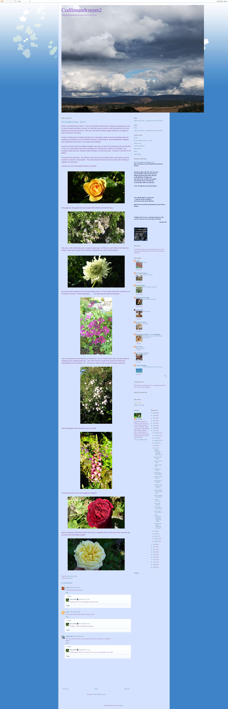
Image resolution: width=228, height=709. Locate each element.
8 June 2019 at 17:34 (84, 599)
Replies (69, 596)
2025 (154, 415)
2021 (154, 425)
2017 (154, 547)
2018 (154, 544)
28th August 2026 (140, 348)
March (156, 536)
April (155, 533)
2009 (154, 567)
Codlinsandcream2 (81, 10)
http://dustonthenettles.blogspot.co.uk (144, 162)
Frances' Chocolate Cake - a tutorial (143, 140)
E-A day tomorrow (157, 500)
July (155, 445)
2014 (154, 554)
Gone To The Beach (141, 322)
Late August (146, 323)
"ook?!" (138, 261)
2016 (154, 549)
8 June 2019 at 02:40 (75, 612)
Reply (67, 592)
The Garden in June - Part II (158, 508)
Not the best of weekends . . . (158, 481)
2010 (154, 564)
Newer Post (66, 689)
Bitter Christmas (147, 311)
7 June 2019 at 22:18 (75, 587)
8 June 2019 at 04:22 (78, 636)
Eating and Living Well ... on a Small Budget (148, 334)
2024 (154, 418)
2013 (154, 557)
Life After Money (140, 285)
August (156, 443)
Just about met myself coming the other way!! (157, 526)
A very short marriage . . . (158, 504)
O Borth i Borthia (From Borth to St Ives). (153, 367)
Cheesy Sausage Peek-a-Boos (158, 496)
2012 (154, 559)
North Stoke (139, 346)
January (156, 541)
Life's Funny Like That (142, 353)
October (156, 438)
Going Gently (139, 310)
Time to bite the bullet (158, 461)
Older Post (127, 689)
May (155, 531)
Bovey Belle (73, 599)
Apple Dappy (137, 154)
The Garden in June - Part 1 (158, 512)
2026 (154, 413)
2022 (154, 423)
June (155, 448)
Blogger (121, 705)
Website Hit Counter (139, 405)
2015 (154, 552)
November (157, 435)
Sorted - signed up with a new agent (158, 491)
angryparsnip (69, 636)
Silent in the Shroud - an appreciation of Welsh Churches (148, 120)
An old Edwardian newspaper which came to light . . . (157, 518)
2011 (154, 562)
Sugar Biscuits (137, 148)
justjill (67, 587)
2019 (154, 430)
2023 (154, 420)
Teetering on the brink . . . (158, 477)
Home (96, 689)
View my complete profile (140, 439)
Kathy (67, 612)
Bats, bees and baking (157, 457)
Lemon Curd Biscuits (139, 146)
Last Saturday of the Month (149, 299)
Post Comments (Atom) (100, 694)
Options (145, 354)
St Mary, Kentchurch (148, 274)
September (157, 440)
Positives (145, 262)
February (156, 538)
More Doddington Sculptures (150, 287)
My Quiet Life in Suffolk (142, 297)
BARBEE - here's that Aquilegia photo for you (158, 452)
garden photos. (69, 578)
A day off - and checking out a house (158, 486)
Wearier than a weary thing (157, 473)
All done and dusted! (157, 469)
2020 (154, 428)
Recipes (136, 137)
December (157, 433)
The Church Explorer (141, 273)
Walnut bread (137, 143)
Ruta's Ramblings (141, 365)
